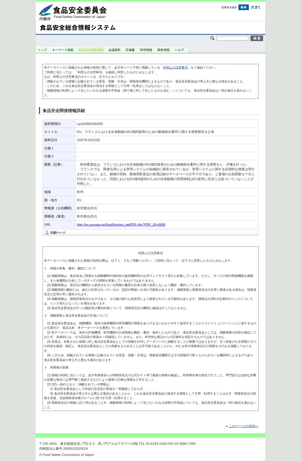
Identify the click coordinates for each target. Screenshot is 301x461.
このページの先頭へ (243, 426)
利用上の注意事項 (175, 67)
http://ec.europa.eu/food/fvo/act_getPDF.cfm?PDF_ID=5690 (121, 224)
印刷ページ (58, 232)
